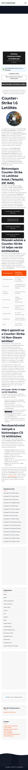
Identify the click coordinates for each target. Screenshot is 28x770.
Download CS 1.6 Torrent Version (12, 509)
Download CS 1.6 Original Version (12, 502)
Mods (5, 620)
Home (5, 594)
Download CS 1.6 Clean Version (11, 496)
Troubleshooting (8, 626)
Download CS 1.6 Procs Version (11, 512)
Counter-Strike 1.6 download (11, 646)
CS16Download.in (12, 476)
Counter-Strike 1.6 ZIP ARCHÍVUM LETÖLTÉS (12, 219)
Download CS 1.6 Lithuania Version (12, 525)
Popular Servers (7, 623)
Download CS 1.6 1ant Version (11, 515)
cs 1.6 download (7, 727)
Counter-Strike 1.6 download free (12, 734)
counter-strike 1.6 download (11, 725)
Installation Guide (8, 636)
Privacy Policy (7, 607)
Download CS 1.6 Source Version (11, 535)
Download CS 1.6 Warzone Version (12, 531)
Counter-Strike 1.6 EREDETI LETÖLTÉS (13, 235)
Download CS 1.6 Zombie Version (12, 541)
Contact (6, 610)
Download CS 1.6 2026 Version (11, 493)
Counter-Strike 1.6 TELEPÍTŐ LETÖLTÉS (13, 227)
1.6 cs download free (9, 735)
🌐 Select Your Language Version (14, 697)
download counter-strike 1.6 (11, 729)
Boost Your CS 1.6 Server (10, 712)
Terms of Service (8, 604)
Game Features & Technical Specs (13, 84)
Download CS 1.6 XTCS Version (11, 499)
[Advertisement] (14, 28)
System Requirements (9, 630)
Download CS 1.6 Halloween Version (12, 522)
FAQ (5, 613)
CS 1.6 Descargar (8, 730)
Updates (6, 617)
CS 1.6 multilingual (8, 732)
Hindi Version (7, 639)
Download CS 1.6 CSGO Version (11, 519)
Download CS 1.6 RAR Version (11, 506)
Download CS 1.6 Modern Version (12, 538)
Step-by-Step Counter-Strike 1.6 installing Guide (14, 77)
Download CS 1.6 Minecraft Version (12, 528)
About (5, 597)
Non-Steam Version (8, 633)
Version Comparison (9, 600)
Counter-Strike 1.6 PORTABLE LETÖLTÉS (12, 212)
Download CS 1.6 (8, 642)
